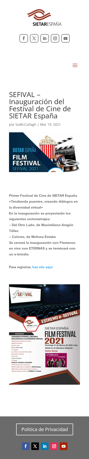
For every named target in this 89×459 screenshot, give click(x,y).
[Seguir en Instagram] (55, 38)
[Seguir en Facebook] (23, 38)
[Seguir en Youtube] (65, 38)
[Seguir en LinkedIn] (44, 38)
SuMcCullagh (25, 124)
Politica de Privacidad (44, 429)
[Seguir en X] (34, 38)
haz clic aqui (42, 267)
